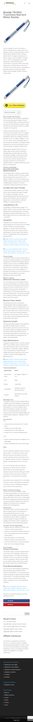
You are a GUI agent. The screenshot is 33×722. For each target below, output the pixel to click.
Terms (6, 705)
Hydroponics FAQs (9, 684)
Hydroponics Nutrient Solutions (12, 669)
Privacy (6, 700)
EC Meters (7, 674)
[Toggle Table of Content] (18, 112)
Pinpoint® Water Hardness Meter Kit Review (14, 624)
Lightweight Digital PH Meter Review (12, 629)
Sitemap (6, 702)
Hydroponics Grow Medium (11, 667)
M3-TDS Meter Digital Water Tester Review (14, 626)
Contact (6, 697)
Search (27, 613)
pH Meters (7, 677)
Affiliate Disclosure (9, 695)
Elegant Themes (16, 718)
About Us (6, 692)
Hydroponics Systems (10, 672)
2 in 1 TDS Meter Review (9, 621)
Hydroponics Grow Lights (10, 664)
